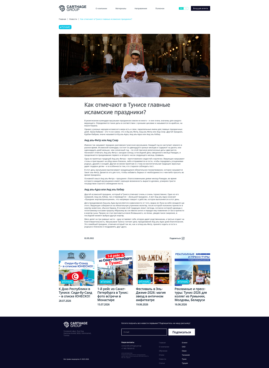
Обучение (157, 14)
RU (181, 8)
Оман (184, 351)
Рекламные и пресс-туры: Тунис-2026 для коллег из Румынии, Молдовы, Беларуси (191, 294)
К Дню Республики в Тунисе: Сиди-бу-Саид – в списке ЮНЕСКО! (75, 292)
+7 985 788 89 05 (127, 348)
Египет (134, 14)
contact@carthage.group (131, 346)
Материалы (120, 8)
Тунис (184, 359)
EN (186, 8)
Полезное (159, 8)
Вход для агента (200, 8)
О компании (101, 8)
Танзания (186, 355)
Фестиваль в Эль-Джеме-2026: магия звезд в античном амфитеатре (151, 294)
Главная (162, 342)
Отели (161, 355)
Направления (141, 8)
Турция (185, 363)
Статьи (162, 363)
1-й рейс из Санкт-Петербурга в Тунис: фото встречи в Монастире (112, 294)
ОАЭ (183, 347)
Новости (116, 14)
